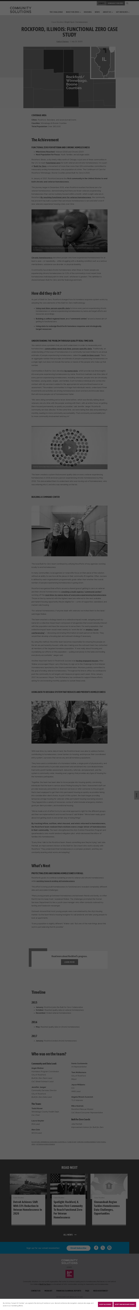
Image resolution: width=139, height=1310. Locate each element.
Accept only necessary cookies (125, 1304)
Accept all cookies (105, 1304)
